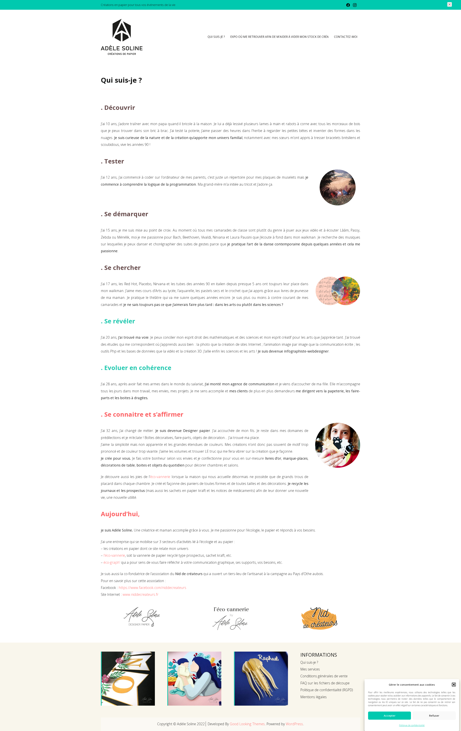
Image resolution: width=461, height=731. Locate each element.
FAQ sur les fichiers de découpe (325, 683)
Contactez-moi (345, 37)
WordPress (294, 723)
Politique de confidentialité (412, 725)
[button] (454, 684)
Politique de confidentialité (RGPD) (326, 689)
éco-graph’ (112, 562)
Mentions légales (313, 696)
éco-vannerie (160, 476)
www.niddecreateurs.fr (140, 594)
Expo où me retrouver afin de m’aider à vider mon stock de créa (279, 37)
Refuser (434, 715)
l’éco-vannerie (114, 555)
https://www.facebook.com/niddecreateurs (152, 587)
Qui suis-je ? (216, 37)
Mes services (310, 669)
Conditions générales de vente (324, 676)
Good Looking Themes (247, 723)
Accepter (389, 715)
